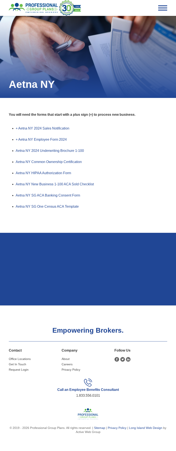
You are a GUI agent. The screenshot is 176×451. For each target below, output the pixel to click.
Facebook (116, 359)
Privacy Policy (71, 369)
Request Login (19, 369)
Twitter (122, 359)
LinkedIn (128, 359)
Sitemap (99, 428)
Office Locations (20, 359)
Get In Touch (17, 364)
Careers (67, 364)
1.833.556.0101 (88, 395)
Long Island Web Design (145, 428)
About (66, 359)
